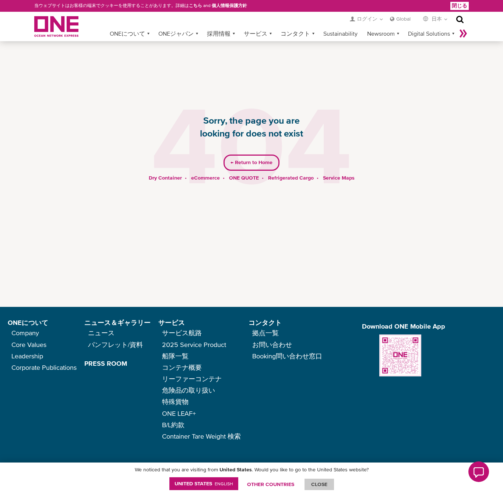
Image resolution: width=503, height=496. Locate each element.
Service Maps (339, 178)
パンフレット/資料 (115, 344)
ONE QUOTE (244, 178)
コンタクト (295, 33)
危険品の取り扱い (188, 390)
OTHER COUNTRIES (270, 484)
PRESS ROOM (105, 363)
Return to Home (251, 162)
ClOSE (319, 484)
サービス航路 (182, 333)
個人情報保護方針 (229, 5)
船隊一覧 (175, 356)
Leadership (27, 356)
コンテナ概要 (182, 367)
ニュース (101, 333)
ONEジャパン (176, 33)
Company (25, 333)
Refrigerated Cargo (291, 178)
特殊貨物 (175, 401)
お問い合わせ (272, 344)
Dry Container (165, 178)
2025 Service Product (194, 344)
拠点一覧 (265, 333)
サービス (255, 33)
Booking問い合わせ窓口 (287, 356)
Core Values (28, 344)
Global (403, 19)
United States (204, 483)
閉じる (459, 5)
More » (463, 33)
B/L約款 (173, 425)
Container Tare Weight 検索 (201, 436)
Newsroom (381, 33)
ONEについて (127, 33)
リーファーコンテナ (192, 379)
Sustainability (340, 33)
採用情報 (219, 33)
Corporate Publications (44, 367)
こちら (195, 5)
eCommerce (205, 178)
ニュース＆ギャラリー (117, 322)
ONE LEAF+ (179, 413)
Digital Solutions (429, 33)
